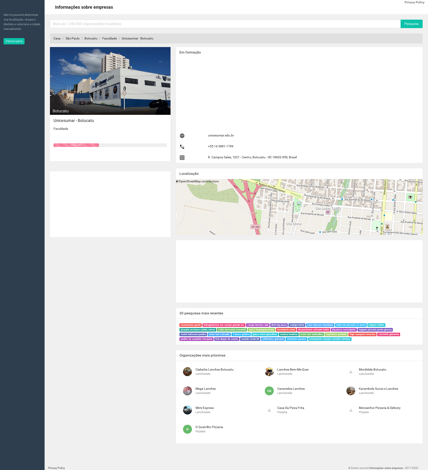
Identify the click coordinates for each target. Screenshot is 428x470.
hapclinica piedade (336, 334)
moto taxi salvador (219, 334)
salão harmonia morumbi (232, 329)
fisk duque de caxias (226, 339)
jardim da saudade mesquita (196, 339)
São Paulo (73, 38)
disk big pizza (279, 325)
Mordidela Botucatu (372, 369)
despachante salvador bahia (313, 329)
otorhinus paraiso (296, 339)
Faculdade (109, 38)
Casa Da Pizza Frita (290, 408)
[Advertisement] (110, 202)
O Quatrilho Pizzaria (209, 427)
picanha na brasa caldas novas (198, 329)
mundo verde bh (250, 339)
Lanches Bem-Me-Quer (293, 369)
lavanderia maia (286, 329)
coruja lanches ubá (257, 325)
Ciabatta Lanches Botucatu (214, 369)
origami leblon (376, 325)
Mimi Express (204, 408)
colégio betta (297, 325)
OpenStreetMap (190, 181)
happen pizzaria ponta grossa (375, 329)
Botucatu (90, 38)
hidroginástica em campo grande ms (224, 325)
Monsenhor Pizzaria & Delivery (380, 408)
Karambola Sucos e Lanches (378, 388)
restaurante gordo (191, 325)
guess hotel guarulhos (265, 334)
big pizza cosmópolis (344, 329)
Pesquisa (411, 24)
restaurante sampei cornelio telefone (329, 339)
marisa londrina (289, 334)
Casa (57, 38)
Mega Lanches (205, 388)
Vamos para (14, 41)
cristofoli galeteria (389, 334)
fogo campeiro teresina (362, 334)
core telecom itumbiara (320, 325)
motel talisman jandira (193, 334)
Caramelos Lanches (291, 388)
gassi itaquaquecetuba (261, 329)
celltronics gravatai (273, 339)
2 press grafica (241, 334)
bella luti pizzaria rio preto (351, 325)
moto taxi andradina (311, 334)
